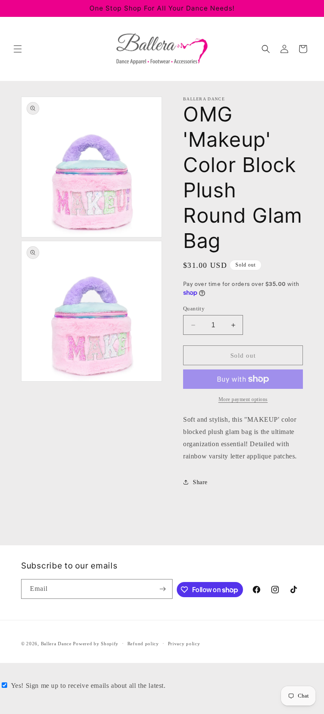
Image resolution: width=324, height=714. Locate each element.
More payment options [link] (243, 399)
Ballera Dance (56, 643)
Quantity (194, 308)
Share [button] (200, 482)
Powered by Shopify (96, 643)
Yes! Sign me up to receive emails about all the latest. (88, 685)
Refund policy (143, 643)
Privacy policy (184, 643)
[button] (17, 49)
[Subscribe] (163, 589)
